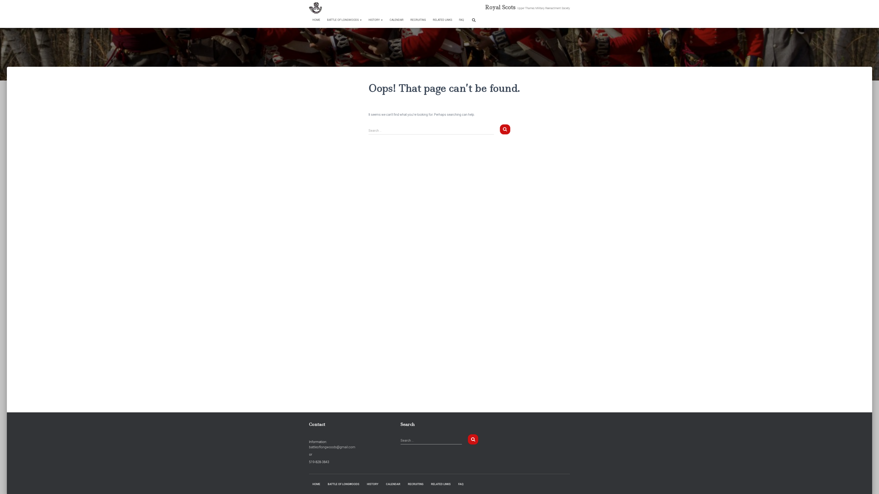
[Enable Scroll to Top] (870, 485)
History (374, 19)
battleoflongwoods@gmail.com (332, 447)
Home (316, 19)
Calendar (397, 19)
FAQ (461, 19)
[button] (360, 19)
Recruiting (418, 19)
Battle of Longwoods (343, 19)
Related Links (442, 19)
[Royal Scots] (315, 8)
